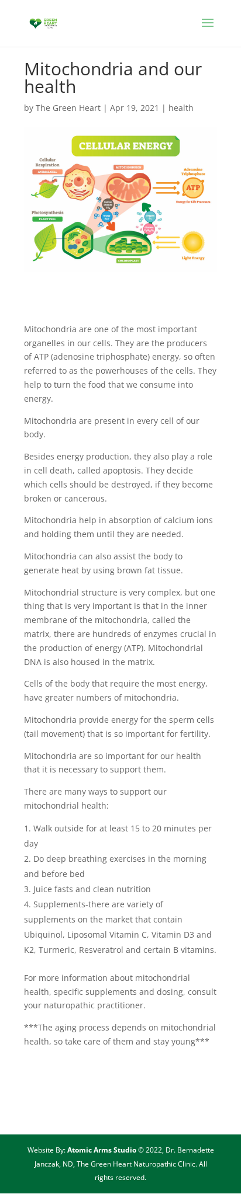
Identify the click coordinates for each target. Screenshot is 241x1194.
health (181, 107)
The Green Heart (68, 107)
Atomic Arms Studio (102, 1150)
